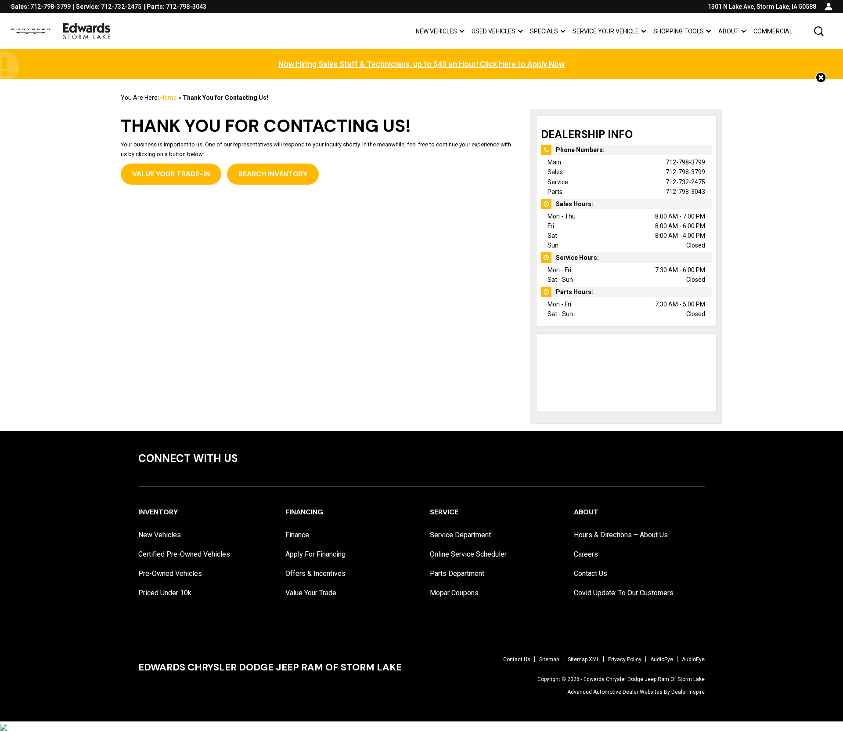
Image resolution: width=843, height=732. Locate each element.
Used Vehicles (493, 31)
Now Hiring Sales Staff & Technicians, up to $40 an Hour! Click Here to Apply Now (421, 64)
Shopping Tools (678, 31)
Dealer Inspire (688, 692)
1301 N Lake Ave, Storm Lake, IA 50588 (762, 6)
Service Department (460, 535)
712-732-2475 (685, 182)
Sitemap (549, 659)
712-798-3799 (685, 162)
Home (168, 97)
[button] (818, 31)
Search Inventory (272, 173)
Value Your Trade (310, 593)
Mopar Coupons (454, 593)
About (728, 31)
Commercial (773, 31)
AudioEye (661, 659)
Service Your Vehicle (606, 31)
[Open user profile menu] (828, 6)
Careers (586, 554)
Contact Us (590, 573)
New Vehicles (436, 31)
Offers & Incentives (315, 573)
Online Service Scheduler (468, 554)
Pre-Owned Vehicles (170, 573)
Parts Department (457, 573)
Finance (297, 535)
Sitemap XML (583, 659)
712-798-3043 (685, 191)
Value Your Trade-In (171, 173)
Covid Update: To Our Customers (624, 593)
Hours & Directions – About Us (621, 535)
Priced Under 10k (164, 593)
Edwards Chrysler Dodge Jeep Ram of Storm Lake (644, 679)
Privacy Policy (624, 659)
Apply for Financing (315, 554)
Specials (544, 33)
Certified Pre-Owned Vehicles (184, 554)
